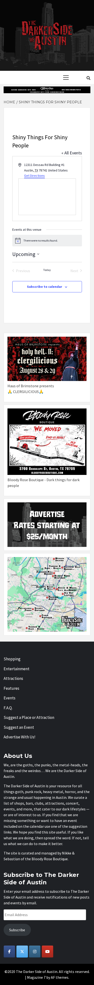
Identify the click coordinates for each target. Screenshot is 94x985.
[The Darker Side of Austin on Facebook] (9, 952)
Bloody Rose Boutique (50, 858)
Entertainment (16, 668)
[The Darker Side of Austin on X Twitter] (22, 952)
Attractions (13, 678)
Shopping (12, 659)
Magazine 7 (36, 977)
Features (11, 688)
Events (9, 698)
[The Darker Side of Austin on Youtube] (47, 952)
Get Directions (34, 175)
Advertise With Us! (19, 737)
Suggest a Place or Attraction (29, 717)
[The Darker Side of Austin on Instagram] (34, 952)
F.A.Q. (8, 707)
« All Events (71, 153)
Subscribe (17, 929)
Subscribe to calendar (44, 286)
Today (47, 270)
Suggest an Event (19, 727)
